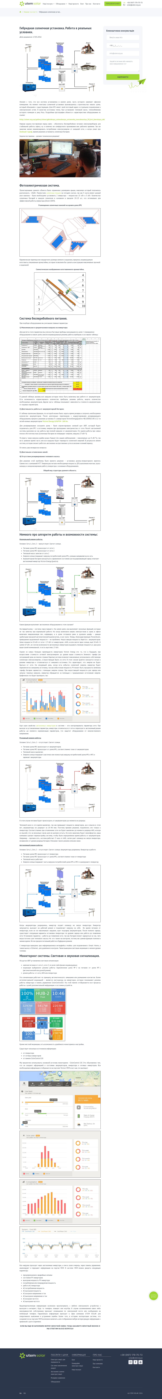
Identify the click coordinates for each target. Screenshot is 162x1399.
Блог (82, 4)
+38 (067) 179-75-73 (134, 3)
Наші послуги (76, 1370)
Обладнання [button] (60, 4)
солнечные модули (53, 193)
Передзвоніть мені (112, 4)
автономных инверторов (46, 725)
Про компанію (98, 1364)
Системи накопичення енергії (59, 1367)
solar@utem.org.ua (134, 5)
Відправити (122, 77)
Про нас (88, 4)
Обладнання (55, 1382)
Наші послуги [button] (48, 4)
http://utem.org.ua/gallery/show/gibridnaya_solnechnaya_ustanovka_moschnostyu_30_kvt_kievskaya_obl (62, 119)
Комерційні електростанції (77, 1364)
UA (124, 3)
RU (124, 5)
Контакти (96, 4)
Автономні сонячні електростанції (57, 1373)
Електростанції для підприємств (58, 1360)
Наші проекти (98, 1360)
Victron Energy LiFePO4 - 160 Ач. (55, 421)
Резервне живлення (58, 1378)
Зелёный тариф (26, 132)
